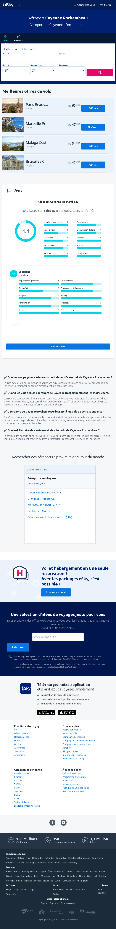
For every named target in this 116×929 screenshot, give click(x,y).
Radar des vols (70, 733)
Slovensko (48, 880)
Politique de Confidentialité (76, 787)
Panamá (42, 862)
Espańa (93, 871)
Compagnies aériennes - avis (77, 744)
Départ (6, 54)
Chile (28, 858)
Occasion (18, 744)
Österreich (92, 876)
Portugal (10, 880)
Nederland (72, 876)
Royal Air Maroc (22, 773)
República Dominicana (79, 858)
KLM (16, 798)
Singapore (81, 889)
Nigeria (32, 889)
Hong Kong (58, 889)
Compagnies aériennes (74, 736)
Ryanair (17, 776)
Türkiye (56, 894)
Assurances (19, 747)
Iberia (17, 794)
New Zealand (102, 891)
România (28, 880)
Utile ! (14, 325)
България (41, 871)
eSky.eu (43, 903)
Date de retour (37, 65)
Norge (82, 876)
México (20, 862)
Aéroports (67, 747)
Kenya (16, 889)
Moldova (61, 876)
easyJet (17, 787)
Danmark (69, 871)
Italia (36, 876)
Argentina (11, 858)
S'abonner (17, 647)
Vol (15, 729)
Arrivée (62, 54)
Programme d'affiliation (74, 776)
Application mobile (72, 729)
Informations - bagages (74, 754)
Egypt (9, 889)
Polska (102, 876)
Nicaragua (31, 862)
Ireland (29, 876)
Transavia (19, 791)
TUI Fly (17, 784)
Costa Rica (61, 858)
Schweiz (67, 880)
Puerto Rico (60, 862)
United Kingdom (80, 880)
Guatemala (97, 858)
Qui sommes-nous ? (72, 773)
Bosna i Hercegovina (24, 871)
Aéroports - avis (70, 751)
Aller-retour (12, 49)
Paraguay (72, 862)
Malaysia (70, 889)
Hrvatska (19, 876)
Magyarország (48, 876)
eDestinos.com (67, 903)
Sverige (37, 880)
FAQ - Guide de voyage (74, 758)
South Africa (12, 894)
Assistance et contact (73, 791)
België (9, 871)
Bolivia (20, 858)
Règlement (68, 780)
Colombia (49, 858)
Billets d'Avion (21, 733)
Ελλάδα (9, 876)
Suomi (58, 880)
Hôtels (17, 740)
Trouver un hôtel (56, 592)
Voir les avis (58, 346)
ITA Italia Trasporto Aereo (27, 805)
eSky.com (53, 903)
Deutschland (82, 871)
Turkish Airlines (21, 802)
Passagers (63, 65)
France (102, 871)
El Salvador (37, 858)
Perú (50, 862)
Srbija (19, 880)
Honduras (11, 862)
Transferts (19, 751)
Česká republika (55, 871)
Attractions (19, 754)
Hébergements (21, 736)
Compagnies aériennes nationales (79, 740)
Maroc (24, 889)
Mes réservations (71, 784)
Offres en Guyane (36, 483)
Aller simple (30, 49)
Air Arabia (19, 780)
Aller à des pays (38, 469)
